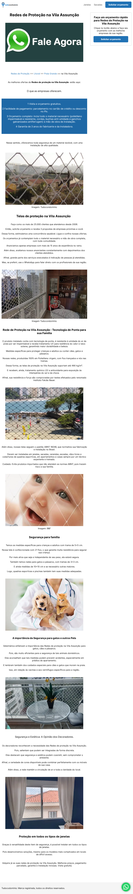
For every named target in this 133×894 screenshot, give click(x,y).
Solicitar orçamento (118, 4)
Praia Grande (50, 73)
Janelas (87, 4)
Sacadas (98, 4)
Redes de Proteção (20, 73)
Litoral (37, 73)
